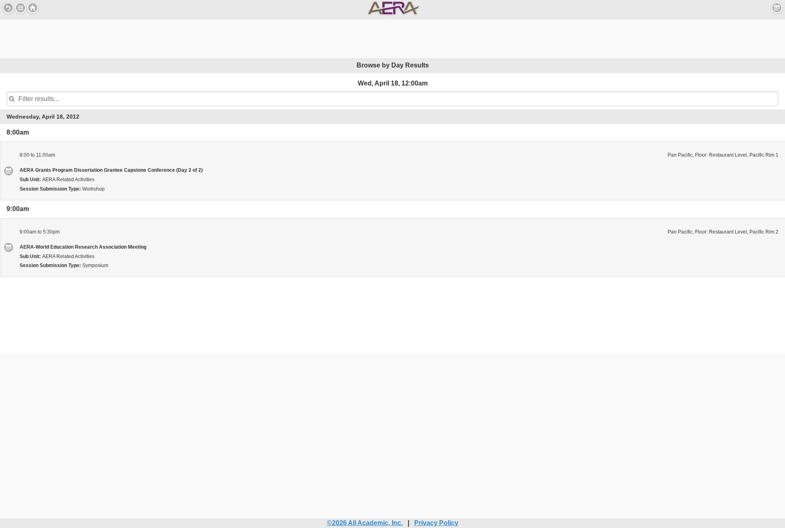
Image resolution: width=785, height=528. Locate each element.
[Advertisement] (392, 37)
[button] (20, 8)
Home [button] (33, 8)
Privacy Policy (436, 522)
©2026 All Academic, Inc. (365, 522)
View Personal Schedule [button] (777, 8)
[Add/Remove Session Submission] (8, 171)
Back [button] (8, 8)
